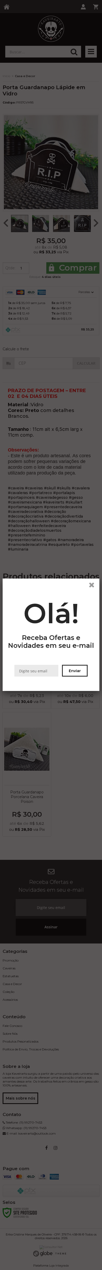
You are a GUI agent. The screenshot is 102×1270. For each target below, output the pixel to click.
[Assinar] (75, 671)
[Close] (93, 586)
